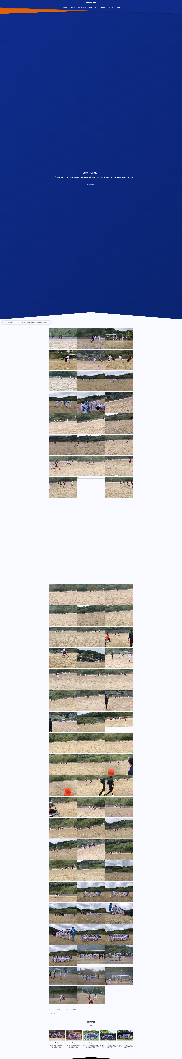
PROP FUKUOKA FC (91, 3)
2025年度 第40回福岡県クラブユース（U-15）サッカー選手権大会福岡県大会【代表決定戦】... (91, 1047)
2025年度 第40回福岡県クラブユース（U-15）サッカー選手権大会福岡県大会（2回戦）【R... (108, 1047)
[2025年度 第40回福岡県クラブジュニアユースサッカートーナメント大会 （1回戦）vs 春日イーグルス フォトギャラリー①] (74, 1035)
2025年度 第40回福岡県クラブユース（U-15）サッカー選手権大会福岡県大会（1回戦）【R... (125, 1047)
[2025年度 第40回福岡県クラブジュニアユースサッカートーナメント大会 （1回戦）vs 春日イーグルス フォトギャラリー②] (57, 1035)
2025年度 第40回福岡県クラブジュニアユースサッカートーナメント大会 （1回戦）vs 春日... (57, 1047)
